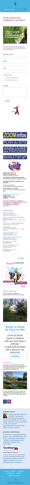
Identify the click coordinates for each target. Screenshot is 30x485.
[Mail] (9, 401)
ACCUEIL (6, 471)
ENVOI (7, 101)
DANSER (13, 471)
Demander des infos (12, 80)
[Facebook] (5, 401)
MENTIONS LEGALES (14, 475)
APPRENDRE (20, 471)
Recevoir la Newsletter (12, 77)
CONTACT (19, 473)
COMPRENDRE (10, 473)
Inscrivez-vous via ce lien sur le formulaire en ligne (14, 190)
